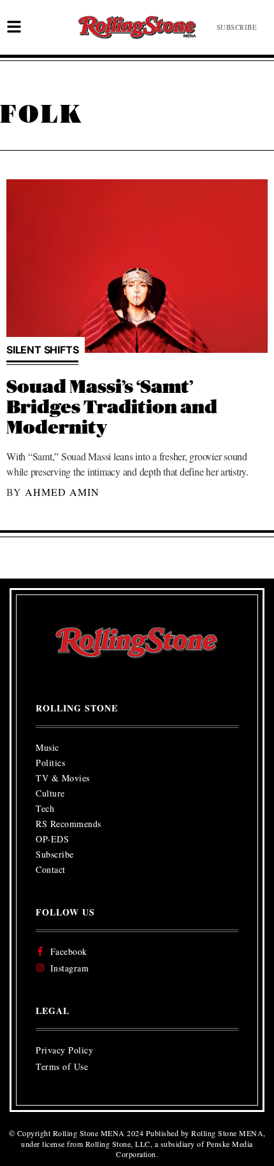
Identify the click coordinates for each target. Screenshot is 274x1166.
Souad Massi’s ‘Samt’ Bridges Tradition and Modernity (111, 407)
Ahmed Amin (62, 491)
